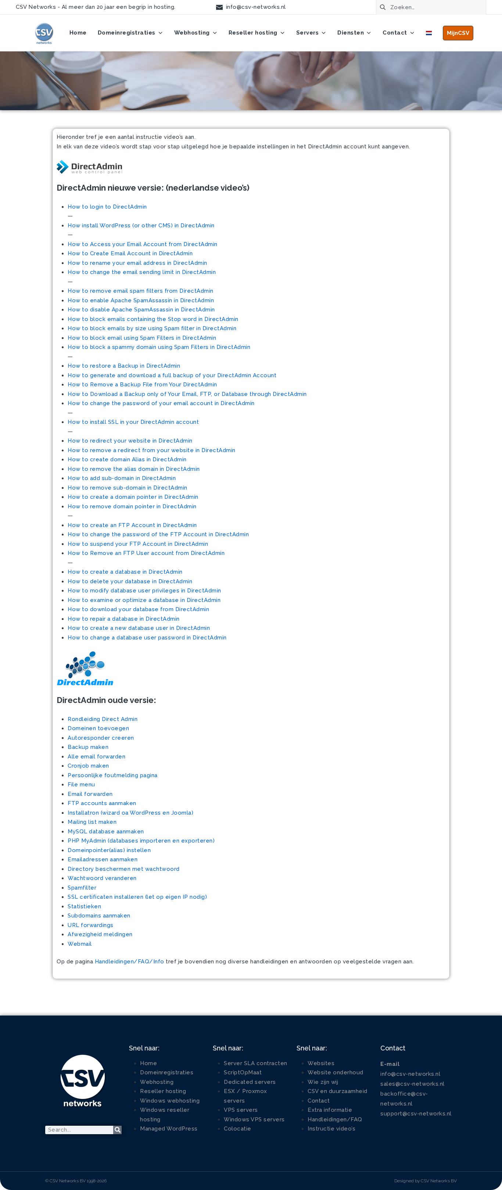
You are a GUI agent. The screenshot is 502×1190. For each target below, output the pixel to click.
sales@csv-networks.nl (412, 1084)
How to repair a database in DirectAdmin (124, 619)
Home (148, 1063)
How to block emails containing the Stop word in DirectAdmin (153, 319)
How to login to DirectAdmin (107, 206)
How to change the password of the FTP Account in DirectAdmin (158, 534)
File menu (81, 784)
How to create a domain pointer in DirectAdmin (133, 497)
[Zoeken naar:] (431, 6)
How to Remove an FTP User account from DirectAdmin (146, 553)
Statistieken (84, 906)
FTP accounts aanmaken (102, 803)
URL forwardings (91, 925)
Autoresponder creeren (101, 738)
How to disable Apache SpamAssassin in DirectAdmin (141, 309)
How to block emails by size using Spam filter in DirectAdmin (152, 328)
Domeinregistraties (166, 1072)
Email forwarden (90, 794)
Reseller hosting (163, 1091)
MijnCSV (458, 33)
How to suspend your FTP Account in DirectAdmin (138, 544)
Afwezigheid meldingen (100, 934)
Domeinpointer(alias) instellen (109, 850)
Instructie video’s (331, 1128)
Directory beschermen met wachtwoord (124, 869)
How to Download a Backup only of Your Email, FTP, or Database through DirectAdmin (187, 394)
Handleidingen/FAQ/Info (129, 961)
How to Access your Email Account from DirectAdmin (143, 244)
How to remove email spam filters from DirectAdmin (141, 291)
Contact (319, 1100)
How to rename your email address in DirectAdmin (137, 263)
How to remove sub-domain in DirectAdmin (127, 487)
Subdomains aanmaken (99, 915)
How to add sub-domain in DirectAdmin (122, 478)
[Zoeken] (117, 1130)
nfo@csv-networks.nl (411, 1074)
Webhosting (156, 1082)
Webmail (80, 944)
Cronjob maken (88, 765)
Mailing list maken (92, 822)
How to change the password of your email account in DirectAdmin (161, 403)
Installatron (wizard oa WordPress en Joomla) (130, 812)
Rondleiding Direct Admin (102, 719)
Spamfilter (82, 887)
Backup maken (88, 747)
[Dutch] (429, 33)
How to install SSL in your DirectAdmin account (133, 422)
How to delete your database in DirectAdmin (130, 581)
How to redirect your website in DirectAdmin (130, 440)
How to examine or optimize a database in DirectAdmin (144, 600)
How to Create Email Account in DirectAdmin (130, 253)
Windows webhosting (170, 1100)
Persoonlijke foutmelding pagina (113, 775)
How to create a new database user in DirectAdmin (139, 628)
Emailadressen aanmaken (102, 859)
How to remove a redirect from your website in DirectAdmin (152, 450)
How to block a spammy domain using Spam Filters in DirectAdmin (159, 347)
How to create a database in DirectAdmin (125, 572)
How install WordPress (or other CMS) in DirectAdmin (141, 225)
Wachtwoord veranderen (102, 878)
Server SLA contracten (255, 1063)
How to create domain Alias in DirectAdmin (127, 459)
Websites (321, 1063)
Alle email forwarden (96, 756)
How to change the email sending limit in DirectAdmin (142, 272)
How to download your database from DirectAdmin (138, 609)
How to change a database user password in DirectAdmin (147, 637)
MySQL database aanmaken (106, 831)
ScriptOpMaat (243, 1072)
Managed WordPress (169, 1128)
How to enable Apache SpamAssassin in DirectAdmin (141, 300)
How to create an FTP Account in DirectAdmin (132, 525)
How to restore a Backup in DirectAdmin (124, 366)
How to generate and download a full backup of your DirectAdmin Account (172, 375)
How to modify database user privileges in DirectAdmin (144, 590)
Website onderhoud (335, 1072)
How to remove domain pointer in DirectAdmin (132, 506)
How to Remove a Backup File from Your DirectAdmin (142, 384)
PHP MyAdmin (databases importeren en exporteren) (141, 840)
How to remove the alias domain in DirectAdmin (134, 469)
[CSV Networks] (43, 33)
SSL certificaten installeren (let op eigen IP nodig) (137, 897)
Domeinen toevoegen (98, 728)
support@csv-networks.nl (416, 1113)
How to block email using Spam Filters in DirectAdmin (142, 338)
